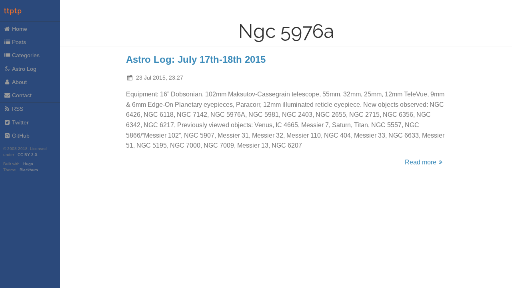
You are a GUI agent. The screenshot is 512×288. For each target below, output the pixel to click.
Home (19, 29)
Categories (26, 55)
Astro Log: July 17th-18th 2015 (196, 59)
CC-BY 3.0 (27, 154)
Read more (420, 162)
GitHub (21, 135)
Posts (19, 42)
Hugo (28, 164)
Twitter (20, 122)
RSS (17, 109)
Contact (22, 95)
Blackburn (29, 170)
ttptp (13, 11)
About (19, 82)
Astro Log (24, 69)
